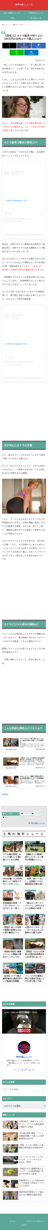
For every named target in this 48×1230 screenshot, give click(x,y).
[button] (43, 1089)
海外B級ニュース (24, 1057)
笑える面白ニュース (12, 814)
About (24, 1225)
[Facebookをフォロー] (18, 1069)
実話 (6, 817)
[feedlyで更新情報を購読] (29, 1069)
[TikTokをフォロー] (26, 1069)
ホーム (12, 1221)
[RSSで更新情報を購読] (33, 1069)
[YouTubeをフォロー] (22, 1069)
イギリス (14, 79)
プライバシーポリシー (35, 1221)
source (5, 794)
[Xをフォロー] (15, 1069)
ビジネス (37, 814)
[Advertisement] (24, 410)
